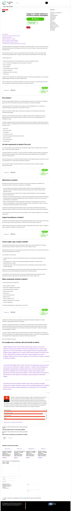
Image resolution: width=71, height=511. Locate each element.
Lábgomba (52, 23)
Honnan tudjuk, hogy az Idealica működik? (10, 40)
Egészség (52, 16)
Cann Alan (10, 437)
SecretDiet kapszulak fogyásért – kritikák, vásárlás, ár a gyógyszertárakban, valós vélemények (7, 453)
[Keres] (46, 3)
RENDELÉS (36, 19)
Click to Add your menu (8, 6)
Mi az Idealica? (5, 34)
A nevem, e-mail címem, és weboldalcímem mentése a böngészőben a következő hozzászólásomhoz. (22, 498)
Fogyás (4, 11)
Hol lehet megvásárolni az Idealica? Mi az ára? (11, 35)
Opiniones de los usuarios (7, 485)
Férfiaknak (52, 18)
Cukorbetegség (53, 15)
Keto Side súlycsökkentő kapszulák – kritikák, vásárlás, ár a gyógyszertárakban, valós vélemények (19, 453)
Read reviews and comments (17, 422)
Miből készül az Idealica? (7, 37)
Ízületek (51, 22)
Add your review (7, 422)
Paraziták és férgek (53, 26)
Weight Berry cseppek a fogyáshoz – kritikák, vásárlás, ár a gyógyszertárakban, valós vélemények (31, 453)
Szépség (51, 28)
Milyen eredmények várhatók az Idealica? (10, 42)
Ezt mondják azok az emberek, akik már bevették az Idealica (14, 43)
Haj (50, 20)
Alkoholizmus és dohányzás (55, 12)
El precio (4, 487)
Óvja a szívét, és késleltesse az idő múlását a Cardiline (14, 434)
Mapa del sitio (17, 505)
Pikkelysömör (52, 27)
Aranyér (51, 14)
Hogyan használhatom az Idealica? (9, 38)
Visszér (51, 30)
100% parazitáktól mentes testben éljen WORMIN (13, 429)
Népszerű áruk (52, 24)
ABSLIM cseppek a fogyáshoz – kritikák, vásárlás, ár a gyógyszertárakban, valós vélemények (42, 453)
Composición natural (6, 486)
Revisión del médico (6, 484)
